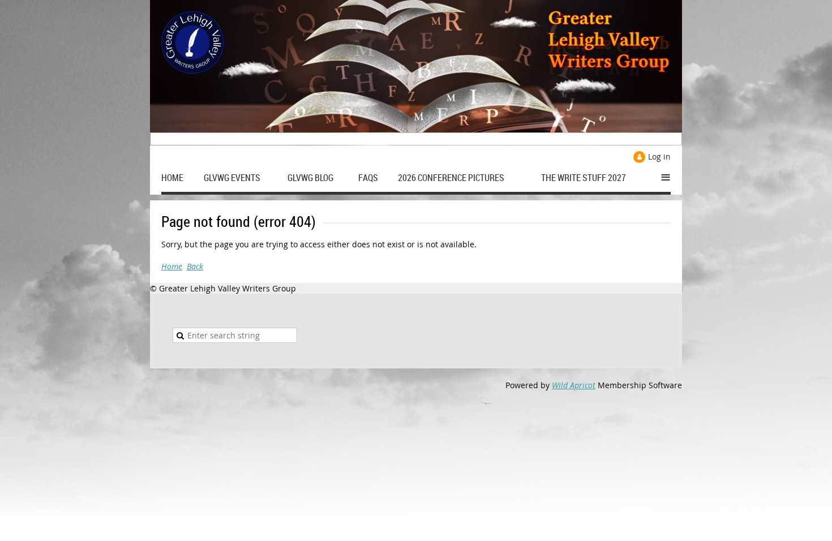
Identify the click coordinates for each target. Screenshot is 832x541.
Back (195, 266)
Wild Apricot (573, 385)
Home (171, 266)
